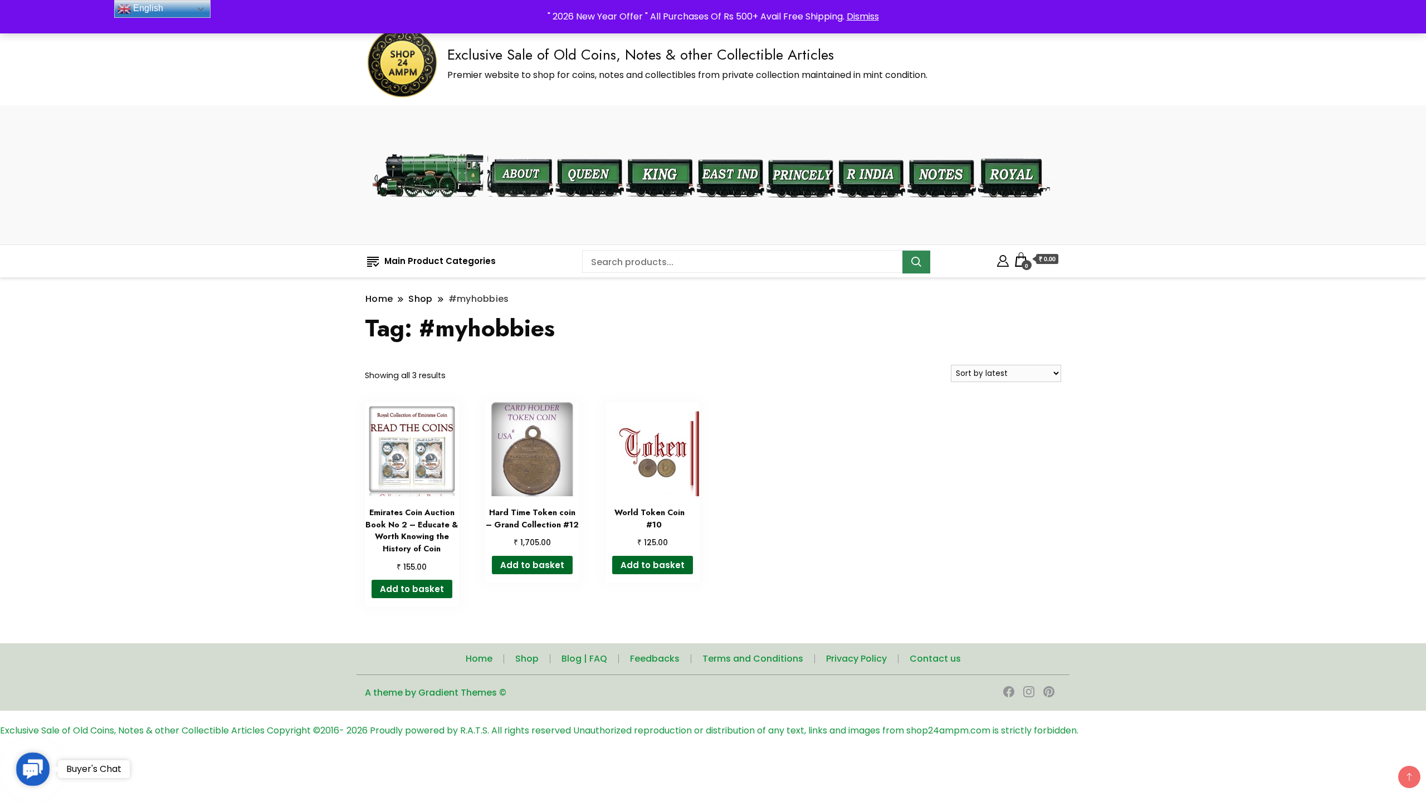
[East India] (730, 151)
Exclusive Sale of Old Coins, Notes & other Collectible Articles (640, 54)
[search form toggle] (1051, 175)
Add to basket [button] (412, 589)
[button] (33, 769)
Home (479, 658)
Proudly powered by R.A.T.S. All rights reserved (470, 730)
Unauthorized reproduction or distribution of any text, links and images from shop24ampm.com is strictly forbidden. (825, 730)
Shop (527, 658)
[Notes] (941, 151)
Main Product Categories (440, 261)
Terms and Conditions (752, 658)
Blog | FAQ (584, 658)
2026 (358, 730)
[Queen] (589, 151)
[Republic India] (871, 151)
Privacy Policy (856, 658)
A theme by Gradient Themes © (435, 692)
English (147, 8)
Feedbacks (655, 658)
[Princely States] (800, 151)
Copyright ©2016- (306, 730)
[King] (660, 151)
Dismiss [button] (863, 16)
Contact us (935, 658)
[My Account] (1003, 259)
